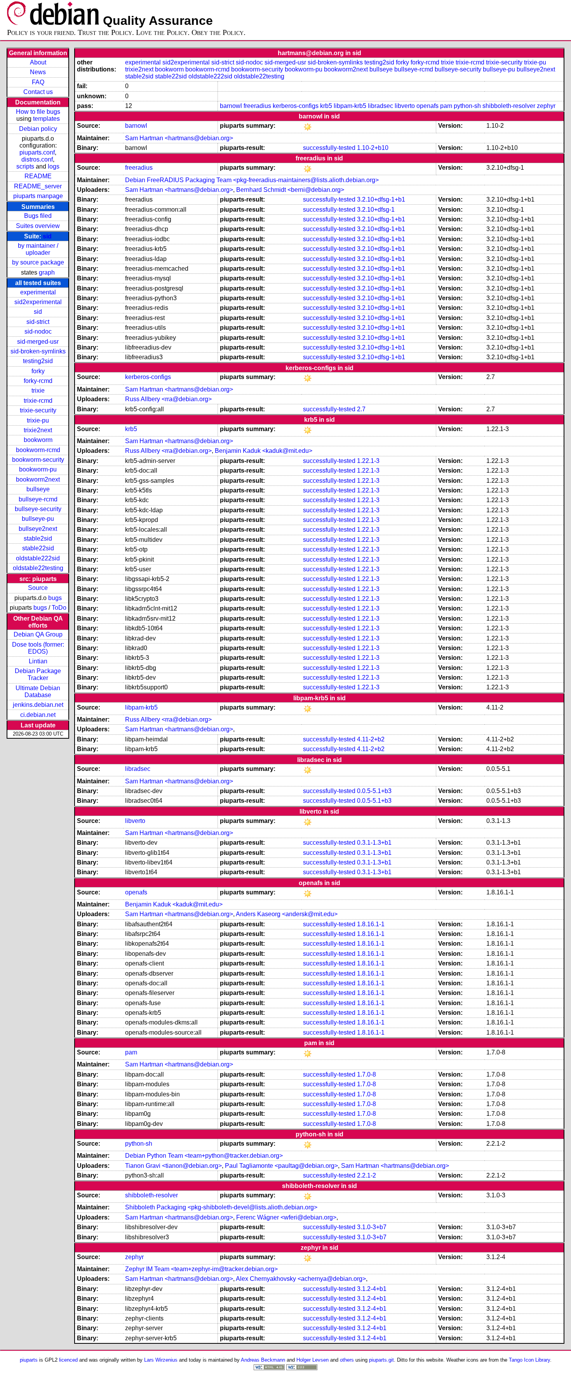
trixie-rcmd (38, 400)
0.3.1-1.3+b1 (374, 842)
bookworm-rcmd (38, 450)
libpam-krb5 (350, 106)
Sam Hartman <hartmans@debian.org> (179, 138)
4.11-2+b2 (371, 739)
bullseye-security (38, 509)
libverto (405, 106)
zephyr (546, 106)
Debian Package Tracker (38, 674)
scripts (25, 166)
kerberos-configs (296, 106)
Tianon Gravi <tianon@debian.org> (173, 1165)
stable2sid (38, 538)
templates (46, 118)
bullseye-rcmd (38, 499)
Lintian (38, 661)
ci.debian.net (38, 714)
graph (47, 272)
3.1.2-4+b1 (371, 1289)
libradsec (380, 106)
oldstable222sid (38, 558)
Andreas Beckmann (263, 1360)
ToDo (59, 607)
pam (446, 106)
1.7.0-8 (366, 1074)
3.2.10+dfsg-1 (376, 209)
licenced (68, 1360)
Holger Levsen (312, 1360)
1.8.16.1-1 (371, 924)
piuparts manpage (38, 196)
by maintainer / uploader (38, 249)
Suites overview (38, 226)
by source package (38, 262)
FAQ (38, 82)
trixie (38, 390)
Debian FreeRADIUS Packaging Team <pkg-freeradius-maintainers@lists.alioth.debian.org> (252, 180)
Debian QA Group (38, 634)
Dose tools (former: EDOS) (38, 648)
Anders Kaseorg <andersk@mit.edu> (287, 914)
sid (47, 236)
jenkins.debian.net (38, 704)
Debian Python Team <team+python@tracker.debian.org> (204, 1155)
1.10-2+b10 (372, 147)
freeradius (257, 106)
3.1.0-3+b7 (371, 1227)
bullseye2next (38, 528)
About (38, 62)
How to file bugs (38, 111)
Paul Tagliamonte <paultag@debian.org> (281, 1165)
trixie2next (38, 430)
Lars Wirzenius (161, 1360)
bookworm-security (38, 459)
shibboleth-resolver (508, 106)
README (38, 176)
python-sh (467, 106)
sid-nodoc (38, 331)
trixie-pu (38, 420)
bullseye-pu (38, 518)
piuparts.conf (37, 152)
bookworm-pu (38, 469)
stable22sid (38, 548)
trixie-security (38, 410)
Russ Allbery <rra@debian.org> (168, 399)
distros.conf (37, 159)
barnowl (231, 106)
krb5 (326, 106)
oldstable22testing (38, 568)
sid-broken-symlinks (38, 351)
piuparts (29, 1360)
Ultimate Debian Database (38, 691)
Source (38, 587)
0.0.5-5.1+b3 (374, 791)
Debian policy (38, 128)
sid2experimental (38, 302)
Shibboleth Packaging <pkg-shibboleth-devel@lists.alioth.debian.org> (221, 1207)
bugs (55, 598)
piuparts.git (381, 1360)
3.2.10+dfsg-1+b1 (381, 199)
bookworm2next (38, 479)
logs (53, 166)
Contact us (38, 92)
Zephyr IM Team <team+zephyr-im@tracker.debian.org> (201, 1269)
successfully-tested (329, 147)
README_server (38, 186)
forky (38, 371)
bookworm (38, 440)
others (347, 1360)
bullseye (38, 489)
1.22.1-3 (368, 461)
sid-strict (37, 321)
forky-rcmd (38, 380)
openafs (427, 106)
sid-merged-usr (38, 341)
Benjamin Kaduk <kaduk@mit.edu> (263, 450)
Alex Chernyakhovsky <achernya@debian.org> (301, 1278)
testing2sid (38, 361)
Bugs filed (38, 215)
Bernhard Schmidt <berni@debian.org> (290, 189)
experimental (38, 292)
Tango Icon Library (529, 1360)
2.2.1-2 (366, 1175)
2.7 (361, 409)
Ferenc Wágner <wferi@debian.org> (286, 1217)
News (38, 72)
